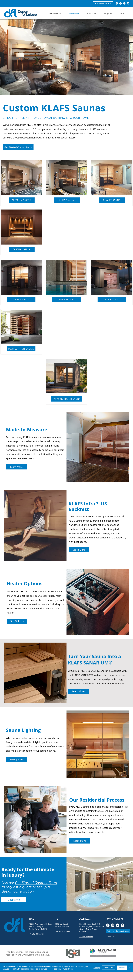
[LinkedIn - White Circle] (124, 3)
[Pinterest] (128, 3)
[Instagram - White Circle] (120, 3)
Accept (122, 967)
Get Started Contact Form (36, 883)
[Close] (129, 967)
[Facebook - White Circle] (117, 3)
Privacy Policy (67, 968)
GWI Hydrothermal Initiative (35, 954)
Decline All (108, 967)
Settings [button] (97, 967)
